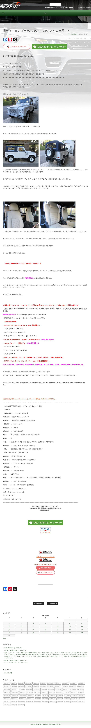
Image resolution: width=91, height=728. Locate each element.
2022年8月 (38, 695)
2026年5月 (28, 683)
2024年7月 (29, 689)
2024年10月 (7, 689)
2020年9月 (45, 701)
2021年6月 (60, 698)
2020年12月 (21, 701)
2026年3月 (43, 683)
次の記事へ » (52, 603)
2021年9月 (38, 698)
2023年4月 (59, 692)
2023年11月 (7, 692)
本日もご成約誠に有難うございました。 (16, 650)
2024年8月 (22, 689)
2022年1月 (7, 698)
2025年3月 (50, 686)
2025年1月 (65, 686)
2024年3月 (58, 689)
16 (82, 626)
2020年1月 (21, 705)
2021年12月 (14, 698)
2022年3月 (74, 695)
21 (57, 630)
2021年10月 (30, 698)
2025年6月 (28, 686)
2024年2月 (66, 689)
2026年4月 (36, 683)
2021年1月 (14, 701)
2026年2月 (50, 683)
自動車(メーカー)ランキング (45, 557)
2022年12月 (7, 695)
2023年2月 (74, 692)
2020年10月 (37, 701)
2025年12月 (65, 683)
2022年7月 (45, 695)
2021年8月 (45, 698)
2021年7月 (52, 698)
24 (9, 633)
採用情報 (55, 4)
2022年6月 (52, 695)
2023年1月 (81, 692)
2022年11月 (15, 695)
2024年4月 (51, 689)
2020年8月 (52, 701)
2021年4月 (74, 698)
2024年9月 (15, 689)
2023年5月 (52, 692)
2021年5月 (67, 698)
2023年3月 (66, 692)
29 (70, 633)
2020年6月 (67, 701)
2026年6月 (21, 683)
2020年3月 (7, 705)
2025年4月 (43, 686)
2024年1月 (73, 689)
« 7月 (4, 638)
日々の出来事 (72, 34)
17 (9, 630)
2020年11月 (29, 701)
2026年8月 (7, 683)
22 (70, 630)
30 (82, 633)
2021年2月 (7, 701)
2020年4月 (82, 701)
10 (9, 626)
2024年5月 (44, 689)
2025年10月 (81, 683)
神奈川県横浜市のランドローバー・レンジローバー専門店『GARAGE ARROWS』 (29, 399)
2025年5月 (36, 686)
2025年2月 (58, 686)
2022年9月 (31, 695)
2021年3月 (82, 698)
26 (33, 633)
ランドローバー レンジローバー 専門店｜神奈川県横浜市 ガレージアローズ (10, 5)
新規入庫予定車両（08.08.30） (13, 648)
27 (45, 633)
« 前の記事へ (38, 603)
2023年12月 (80, 689)
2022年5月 (60, 695)
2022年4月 (67, 695)
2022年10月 (23, 695)
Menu (45, 13)
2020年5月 (74, 701)
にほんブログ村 (45, 532)
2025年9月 (7, 686)
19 (33, 630)
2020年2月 (14, 705)
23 (82, 630)
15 (70, 626)
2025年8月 (14, 686)
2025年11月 (73, 683)
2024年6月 (36, 689)
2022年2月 (82, 695)
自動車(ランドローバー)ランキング (45, 564)
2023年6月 (45, 692)
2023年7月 (37, 692)
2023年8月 (30, 692)
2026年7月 (14, 683)
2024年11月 (80, 686)
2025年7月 (21, 686)
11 (21, 626)
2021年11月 (22, 698)
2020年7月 (60, 701)
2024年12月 (72, 686)
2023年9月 (23, 692)
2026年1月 (58, 683)
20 (45, 630)
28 (57, 633)
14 (57, 626)
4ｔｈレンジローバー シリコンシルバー (16, 662)
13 (45, 626)
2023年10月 (15, 692)
